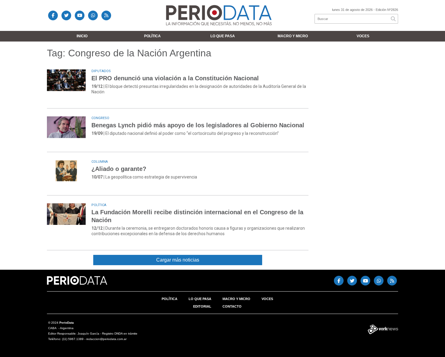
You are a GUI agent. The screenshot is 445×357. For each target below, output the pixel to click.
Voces (363, 36)
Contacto (232, 306)
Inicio (82, 36)
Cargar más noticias (177, 259)
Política (152, 36)
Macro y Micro (293, 36)
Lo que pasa (222, 36)
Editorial (202, 306)
